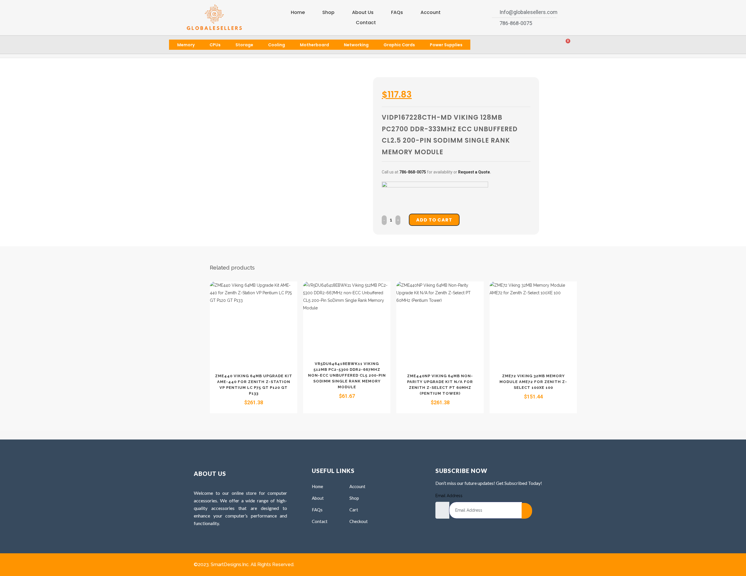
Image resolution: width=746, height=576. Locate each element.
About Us (363, 12)
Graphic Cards (399, 45)
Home (298, 12)
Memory (186, 45)
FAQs (397, 12)
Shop (328, 12)
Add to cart (434, 220)
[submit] (527, 511)
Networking (356, 45)
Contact (366, 22)
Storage (244, 45)
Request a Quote (474, 172)
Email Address (448, 495)
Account (430, 12)
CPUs (215, 45)
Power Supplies (446, 45)
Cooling (276, 45)
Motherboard (314, 45)
